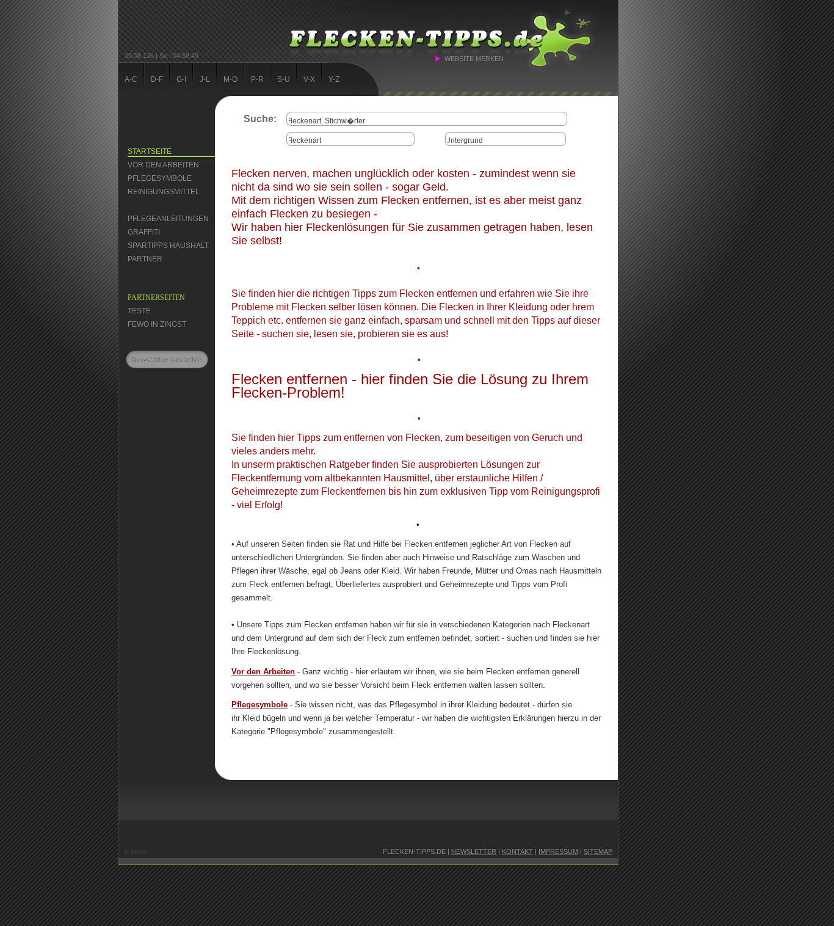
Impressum (558, 851)
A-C (131, 79)
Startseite (150, 151)
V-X (309, 79)
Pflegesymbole (160, 178)
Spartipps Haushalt (168, 245)
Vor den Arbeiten (163, 165)
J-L (205, 79)
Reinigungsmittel (164, 192)
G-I (181, 79)
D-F (157, 79)
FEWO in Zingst (157, 324)
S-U (283, 79)
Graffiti (144, 232)
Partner (145, 259)
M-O (230, 79)
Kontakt (517, 851)
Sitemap (598, 851)
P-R (257, 79)
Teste (139, 311)
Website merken (474, 58)
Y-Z (333, 79)
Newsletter (473, 851)
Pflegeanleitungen (168, 218)
